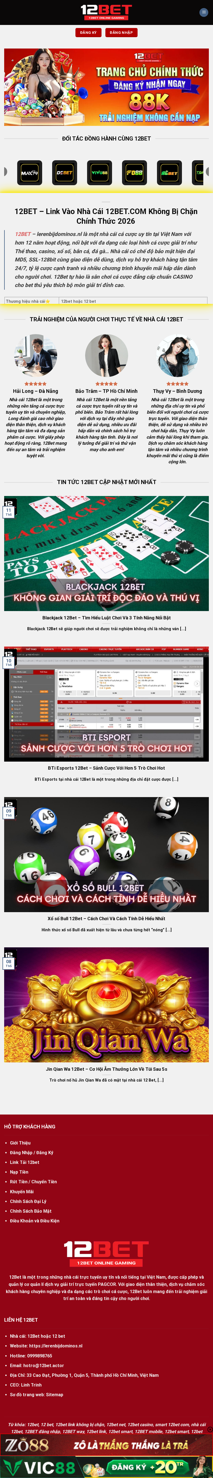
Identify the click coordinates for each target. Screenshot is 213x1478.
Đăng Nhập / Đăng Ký (31, 1152)
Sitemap (54, 1394)
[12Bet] (106, 12)
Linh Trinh (31, 1385)
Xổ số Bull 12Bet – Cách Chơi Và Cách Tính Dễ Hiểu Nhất (106, 918)
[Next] (198, 87)
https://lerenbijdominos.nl (55, 1346)
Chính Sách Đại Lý (28, 1201)
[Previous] (15, 87)
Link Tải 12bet (24, 1162)
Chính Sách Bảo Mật (31, 1211)
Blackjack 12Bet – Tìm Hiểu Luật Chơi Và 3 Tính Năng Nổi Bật (106, 617)
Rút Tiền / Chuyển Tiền (33, 1181)
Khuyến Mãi (22, 1191)
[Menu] (203, 12)
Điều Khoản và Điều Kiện (34, 1220)
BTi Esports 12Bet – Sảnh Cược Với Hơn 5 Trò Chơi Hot (106, 768)
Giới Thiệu (20, 1143)
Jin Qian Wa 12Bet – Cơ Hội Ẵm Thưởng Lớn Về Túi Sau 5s (106, 1069)
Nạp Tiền (19, 1172)
